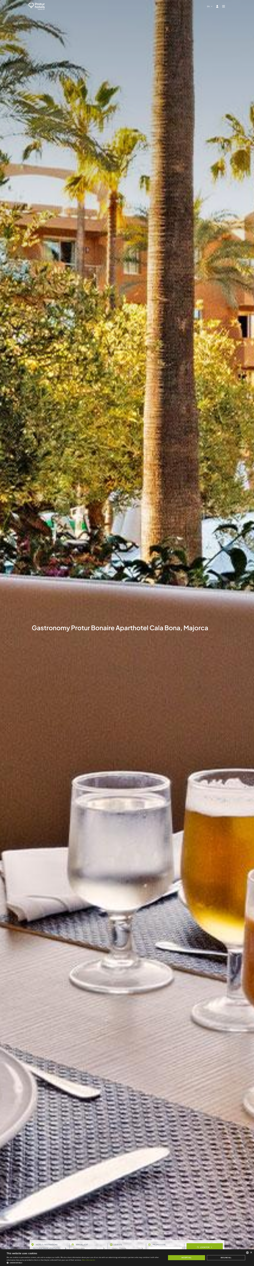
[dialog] (127, 1257)
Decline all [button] (226, 1257)
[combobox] (210, 6)
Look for (204, 1247)
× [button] (251, 1253)
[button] (84, 1262)
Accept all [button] (186, 1257)
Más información (88, 1260)
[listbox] (247, 1252)
